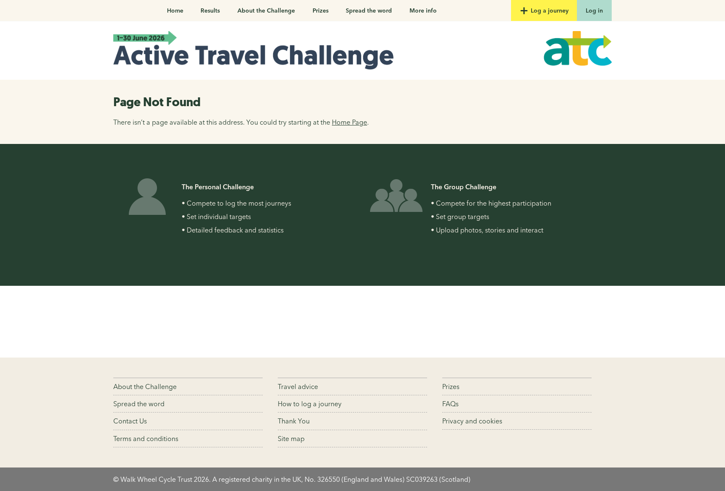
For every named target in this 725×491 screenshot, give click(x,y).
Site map (291, 438)
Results (210, 10)
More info (423, 10)
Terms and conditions (145, 438)
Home (175, 10)
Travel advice (298, 386)
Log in (594, 10)
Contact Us (130, 421)
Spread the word (369, 10)
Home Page (349, 122)
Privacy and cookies (472, 421)
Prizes (321, 10)
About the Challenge (266, 10)
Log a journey (549, 10)
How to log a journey (310, 404)
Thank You (294, 421)
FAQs (450, 404)
